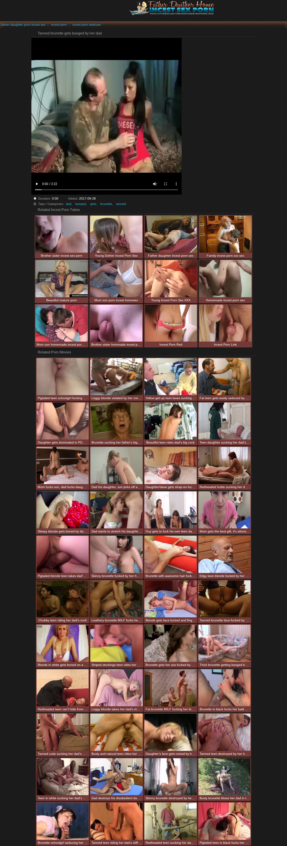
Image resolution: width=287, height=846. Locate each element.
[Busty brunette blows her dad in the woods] (224, 776)
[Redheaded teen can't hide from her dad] (63, 687)
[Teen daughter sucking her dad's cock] (224, 421)
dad (68, 204)
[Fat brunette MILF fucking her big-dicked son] (170, 687)
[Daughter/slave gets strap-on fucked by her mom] (170, 465)
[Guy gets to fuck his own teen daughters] (170, 509)
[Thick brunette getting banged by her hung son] (224, 643)
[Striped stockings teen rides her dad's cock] (116, 643)
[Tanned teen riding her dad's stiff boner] (116, 821)
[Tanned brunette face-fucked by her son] (224, 598)
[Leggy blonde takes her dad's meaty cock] (116, 687)
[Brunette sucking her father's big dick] (116, 421)
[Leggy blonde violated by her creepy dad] (116, 376)
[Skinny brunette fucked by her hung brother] (116, 554)
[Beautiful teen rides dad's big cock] (170, 421)
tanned (121, 204)
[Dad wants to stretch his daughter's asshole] (116, 509)
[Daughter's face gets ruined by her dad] (170, 732)
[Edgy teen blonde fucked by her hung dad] (224, 554)
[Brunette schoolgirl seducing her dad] (63, 821)
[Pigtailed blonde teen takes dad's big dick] (63, 554)
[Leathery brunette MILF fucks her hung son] (116, 598)
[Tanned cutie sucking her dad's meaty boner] (63, 732)
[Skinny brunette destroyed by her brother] (170, 776)
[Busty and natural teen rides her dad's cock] (116, 732)
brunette (106, 204)
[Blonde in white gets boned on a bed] (63, 643)
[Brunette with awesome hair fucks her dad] (170, 554)
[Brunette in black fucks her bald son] (224, 687)
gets (93, 204)
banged (80, 204)
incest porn (59, 24)
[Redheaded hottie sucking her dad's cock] (224, 465)
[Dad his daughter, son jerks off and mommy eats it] (116, 465)
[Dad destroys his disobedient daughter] (116, 776)
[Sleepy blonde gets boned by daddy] (63, 509)
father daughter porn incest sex (23, 24)
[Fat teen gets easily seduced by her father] (224, 376)
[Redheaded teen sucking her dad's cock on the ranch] (170, 821)
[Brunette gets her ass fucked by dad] (170, 643)
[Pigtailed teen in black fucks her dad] (224, 821)
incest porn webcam (86, 24)
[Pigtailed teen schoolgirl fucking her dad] (63, 376)
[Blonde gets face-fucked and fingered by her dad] (170, 598)
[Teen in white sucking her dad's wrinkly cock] (63, 776)
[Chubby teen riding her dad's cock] (63, 598)
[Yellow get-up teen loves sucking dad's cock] (170, 376)
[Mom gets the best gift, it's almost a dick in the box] (224, 509)
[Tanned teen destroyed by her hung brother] (224, 732)
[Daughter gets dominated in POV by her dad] (63, 421)
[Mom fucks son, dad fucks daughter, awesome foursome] (63, 465)
